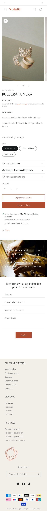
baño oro (9, 154)
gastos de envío (22, 104)
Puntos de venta (12, 373)
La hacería (9, 414)
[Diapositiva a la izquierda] (18, 86)
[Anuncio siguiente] (42, 2)
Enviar (23, 335)
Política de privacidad (14, 436)
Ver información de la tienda (16, 223)
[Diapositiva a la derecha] (29, 86)
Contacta (9, 388)
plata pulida (10, 148)
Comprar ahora (23, 205)
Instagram (9, 403)
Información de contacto (15, 440)
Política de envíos (12, 429)
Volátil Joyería (18, 509)
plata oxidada (28, 148)
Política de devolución (14, 433)
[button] (5, 9)
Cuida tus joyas (11, 381)
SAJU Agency (36, 509)
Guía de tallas (10, 384)
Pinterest (8, 411)
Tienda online (10, 369)
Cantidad (5, 183)
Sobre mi (8, 377)
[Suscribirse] (38, 474)
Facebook (9, 407)
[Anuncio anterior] (5, 2)
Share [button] (7, 230)
